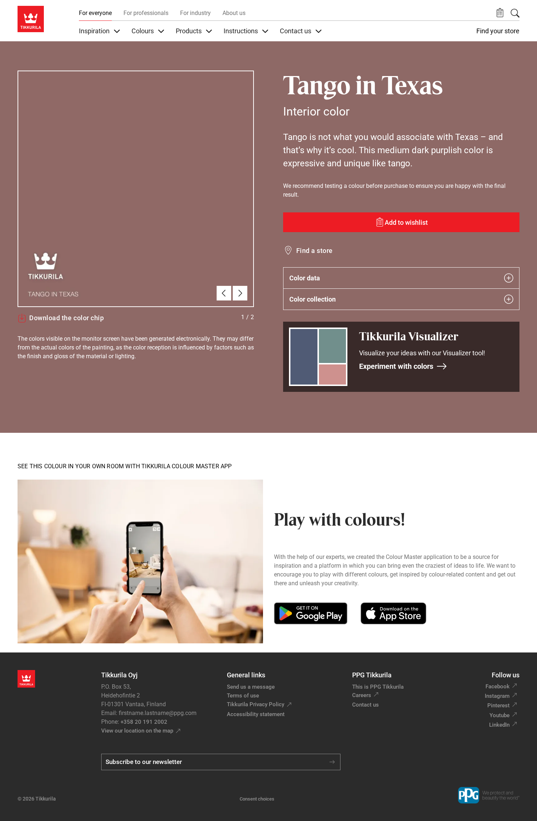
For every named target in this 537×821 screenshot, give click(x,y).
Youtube (500, 715)
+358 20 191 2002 (144, 722)
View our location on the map (137, 730)
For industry (195, 13)
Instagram (497, 696)
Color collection (312, 299)
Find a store (314, 250)
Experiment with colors (396, 366)
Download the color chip (66, 318)
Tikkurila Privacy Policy (255, 704)
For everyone (95, 13)
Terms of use (243, 695)
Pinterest (498, 705)
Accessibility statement (256, 714)
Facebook (497, 686)
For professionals (145, 13)
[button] (500, 13)
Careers (361, 695)
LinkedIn (499, 725)
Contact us (365, 704)
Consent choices (257, 799)
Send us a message (251, 687)
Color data (304, 278)
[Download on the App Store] (393, 613)
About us (233, 13)
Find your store (497, 31)
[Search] (515, 13)
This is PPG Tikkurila (378, 687)
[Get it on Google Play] (310, 613)
